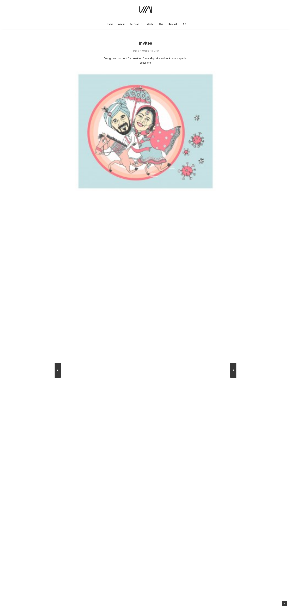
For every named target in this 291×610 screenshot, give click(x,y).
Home (110, 24)
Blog (161, 24)
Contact (172, 24)
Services (134, 24)
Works (150, 24)
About (121, 24)
